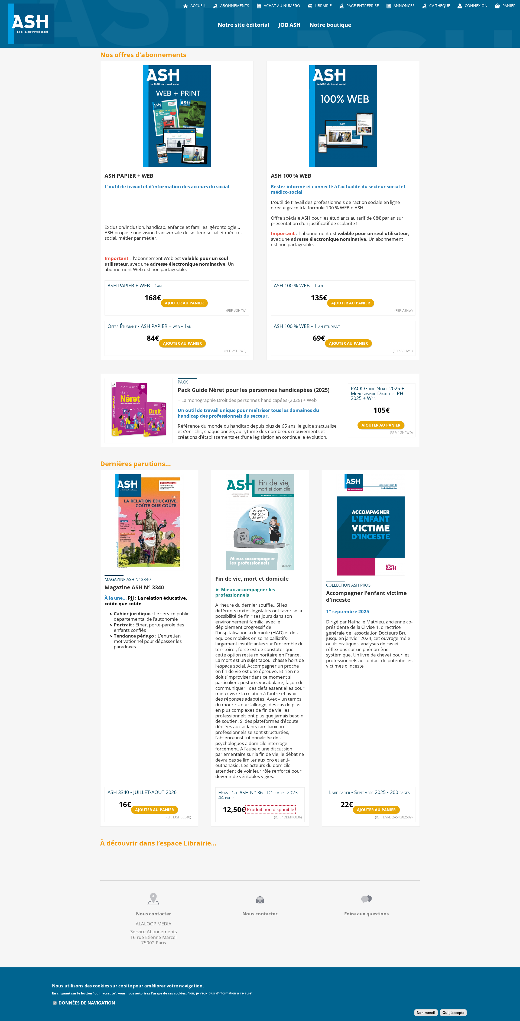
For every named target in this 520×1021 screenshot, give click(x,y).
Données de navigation (86, 1003)
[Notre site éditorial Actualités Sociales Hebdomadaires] (32, 24)
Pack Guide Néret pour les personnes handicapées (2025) (254, 390)
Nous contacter (260, 914)
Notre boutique (330, 24)
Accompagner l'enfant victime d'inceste (366, 596)
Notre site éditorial (243, 24)
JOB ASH (289, 24)
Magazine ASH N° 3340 (134, 587)
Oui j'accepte (453, 1013)
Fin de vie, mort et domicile (252, 578)
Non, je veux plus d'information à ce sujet (220, 993)
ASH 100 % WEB (291, 175)
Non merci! (426, 1013)
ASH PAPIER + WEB (129, 175)
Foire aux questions (366, 914)
